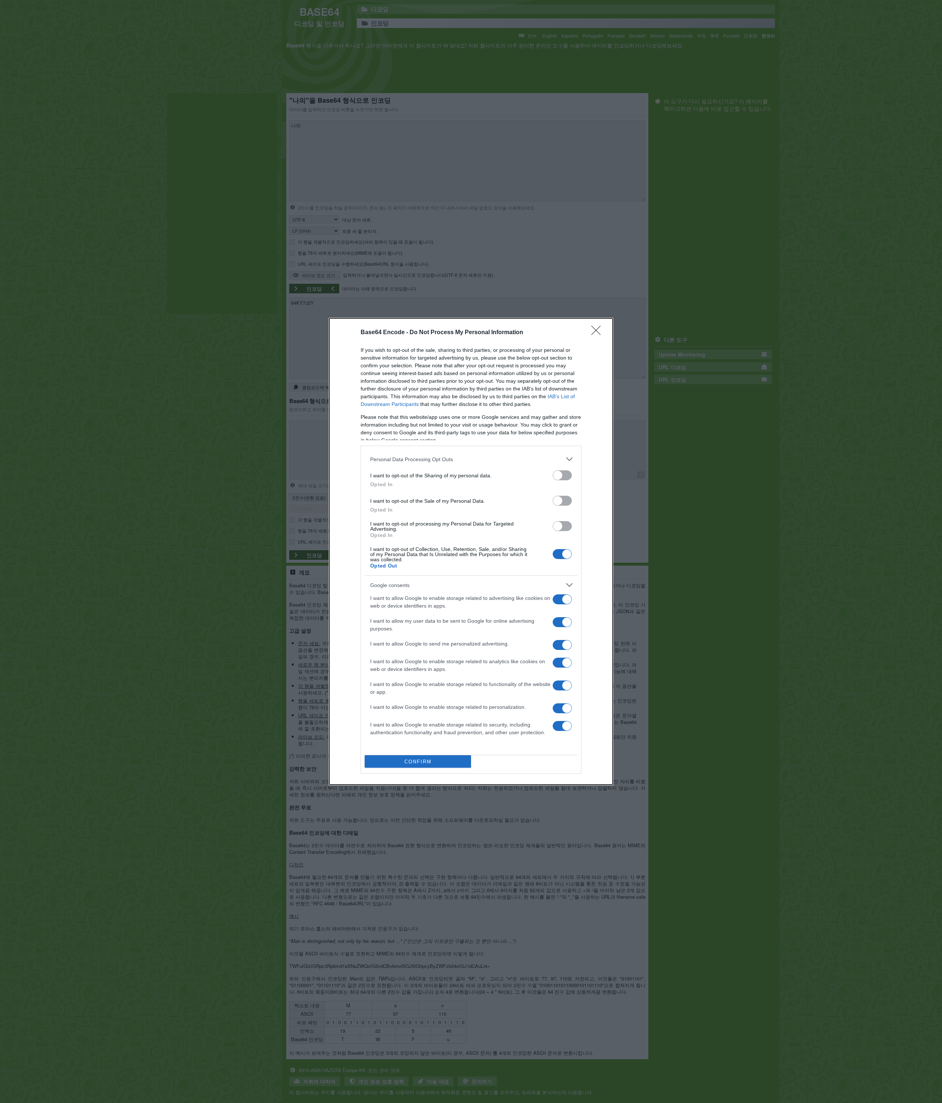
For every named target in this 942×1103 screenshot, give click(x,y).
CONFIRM (418, 761)
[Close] (598, 333)
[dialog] (471, 551)
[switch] (562, 475)
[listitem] (471, 459)
